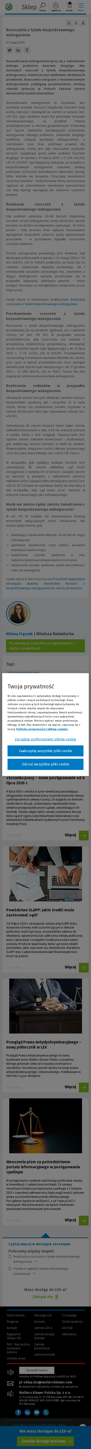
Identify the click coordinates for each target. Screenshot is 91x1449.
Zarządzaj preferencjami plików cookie (45, 739)
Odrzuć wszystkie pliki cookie (45, 764)
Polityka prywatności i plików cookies (42, 729)
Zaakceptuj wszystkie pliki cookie (45, 751)
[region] (45, 724)
